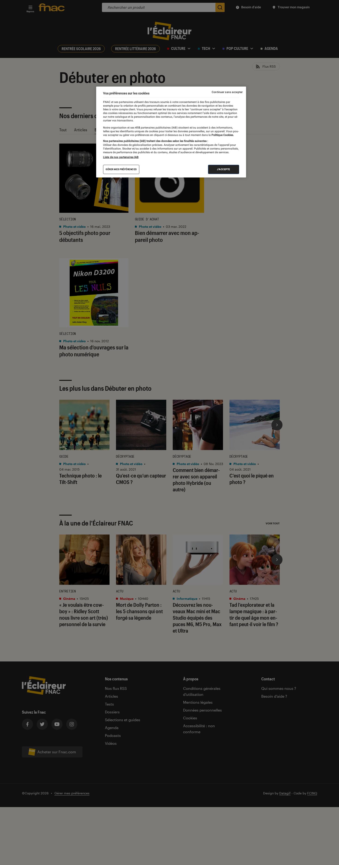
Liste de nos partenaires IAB (121, 157)
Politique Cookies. (222, 135)
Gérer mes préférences (121, 169)
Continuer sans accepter (227, 92)
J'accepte (223, 169)
